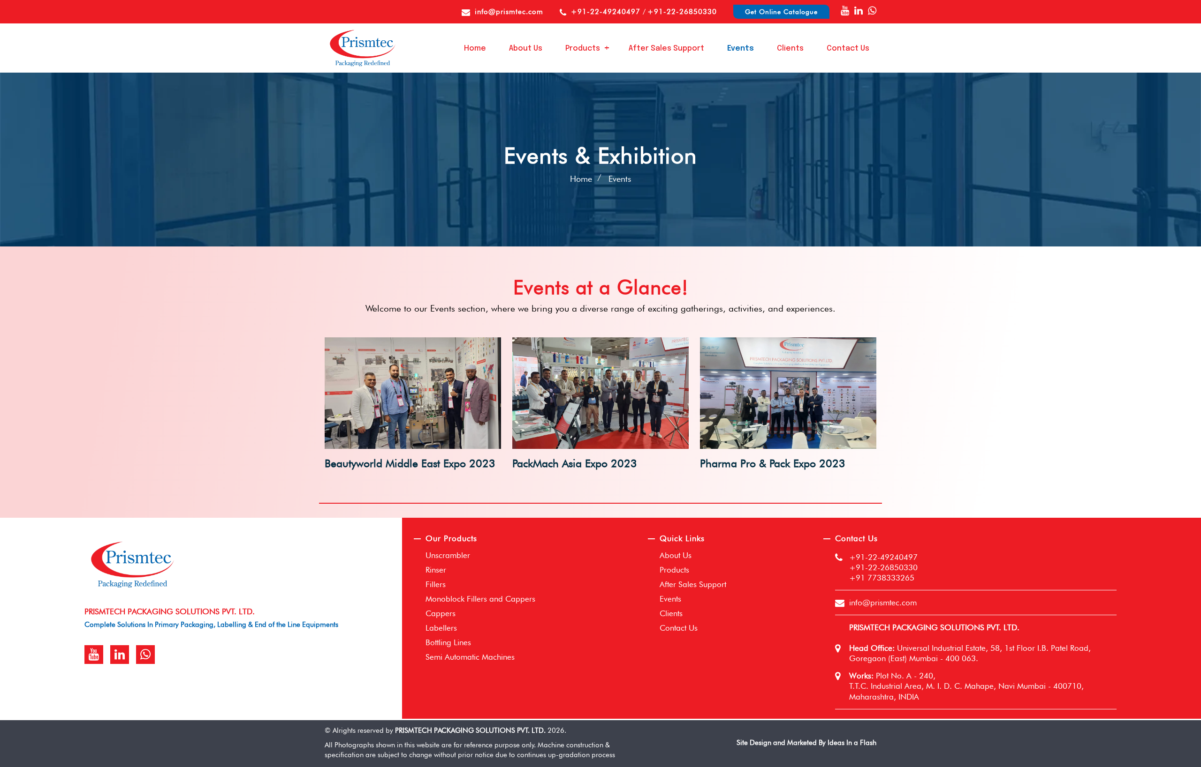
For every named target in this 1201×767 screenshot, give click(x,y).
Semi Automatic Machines (470, 657)
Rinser (436, 569)
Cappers (441, 613)
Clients (790, 48)
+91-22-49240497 (607, 11)
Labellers (441, 628)
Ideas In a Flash (852, 742)
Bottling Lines (448, 642)
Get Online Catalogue (781, 11)
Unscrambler (448, 555)
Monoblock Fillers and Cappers (480, 598)
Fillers (436, 584)
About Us (525, 48)
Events (740, 48)
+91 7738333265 (881, 577)
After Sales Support (666, 48)
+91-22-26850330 (682, 11)
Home (475, 48)
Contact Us (848, 48)
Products (582, 48)
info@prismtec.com (509, 11)
